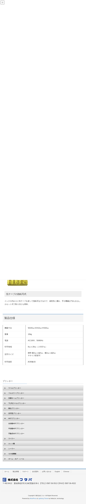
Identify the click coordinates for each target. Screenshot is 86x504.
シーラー (11, 449)
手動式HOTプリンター (16, 433)
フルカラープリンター (16, 393)
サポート (25, 471)
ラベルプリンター (14, 388)
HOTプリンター (14, 418)
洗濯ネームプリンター (16, 398)
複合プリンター (13, 408)
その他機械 (12, 454)
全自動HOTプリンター (16, 423)
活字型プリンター (14, 413)
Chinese (66, 471)
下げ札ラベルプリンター (17, 403)
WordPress (33, 498)
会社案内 (35, 471)
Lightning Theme (43, 498)
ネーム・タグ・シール (16, 459)
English (57, 471)
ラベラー (11, 438)
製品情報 (16, 471)
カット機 (11, 444)
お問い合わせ (46, 471)
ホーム (6, 471)
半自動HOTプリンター (16, 428)
